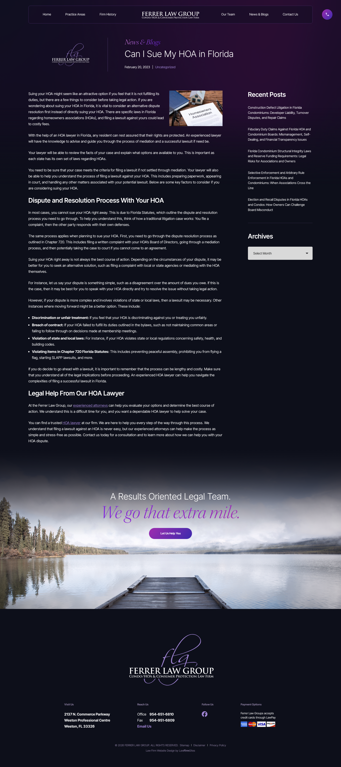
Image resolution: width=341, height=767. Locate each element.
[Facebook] (204, 714)
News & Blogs (259, 14)
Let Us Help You (171, 533)
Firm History (108, 14)
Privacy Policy (218, 745)
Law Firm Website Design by (162, 750)
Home (47, 14)
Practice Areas (75, 14)
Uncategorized (165, 67)
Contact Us (290, 14)
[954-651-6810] (327, 14)
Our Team (228, 14)
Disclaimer (199, 745)
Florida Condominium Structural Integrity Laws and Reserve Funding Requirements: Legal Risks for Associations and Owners (279, 156)
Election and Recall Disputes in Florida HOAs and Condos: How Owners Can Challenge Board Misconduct (278, 204)
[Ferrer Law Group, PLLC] (170, 14)
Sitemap (184, 745)
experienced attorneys (90, 405)
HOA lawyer (72, 422)
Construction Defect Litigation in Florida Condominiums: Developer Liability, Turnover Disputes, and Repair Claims (278, 112)
